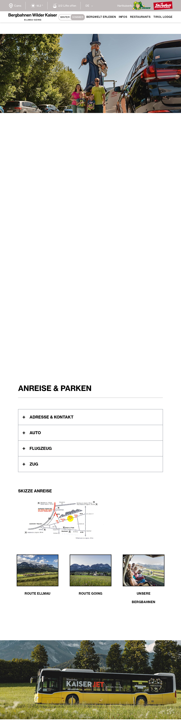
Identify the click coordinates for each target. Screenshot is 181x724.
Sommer (77, 17)
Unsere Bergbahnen (143, 598)
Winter (65, 17)
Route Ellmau (37, 593)
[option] (90, 73)
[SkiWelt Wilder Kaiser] (163, 8)
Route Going (90, 593)
